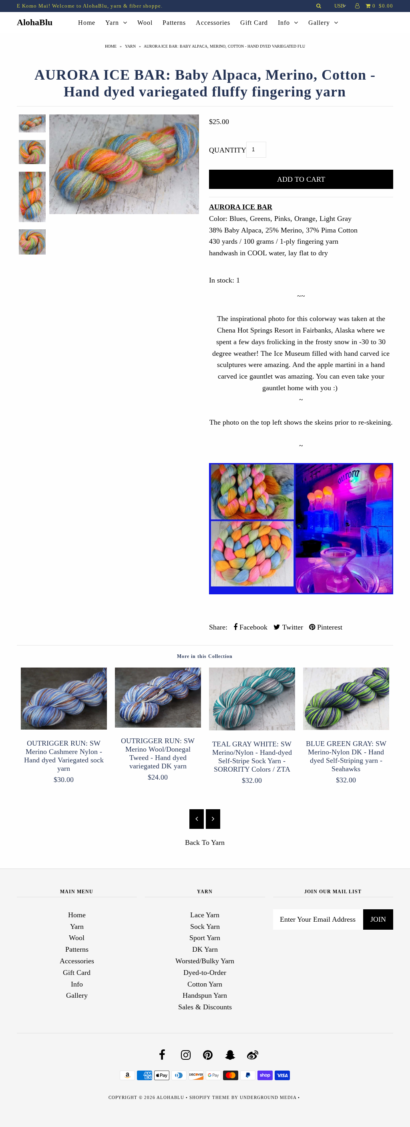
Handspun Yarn (205, 995)
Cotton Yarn (204, 984)
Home (86, 22)
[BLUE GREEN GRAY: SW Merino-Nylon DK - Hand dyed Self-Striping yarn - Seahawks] (346, 728)
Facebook (252, 627)
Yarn (112, 22)
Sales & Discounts (205, 1007)
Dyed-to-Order (204, 973)
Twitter (291, 627)
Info (284, 22)
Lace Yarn (204, 915)
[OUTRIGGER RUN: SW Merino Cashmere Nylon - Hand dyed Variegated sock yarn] (64, 727)
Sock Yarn (205, 926)
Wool (145, 22)
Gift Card (254, 22)
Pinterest (328, 627)
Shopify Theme (209, 1097)
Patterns (174, 22)
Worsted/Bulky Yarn (204, 961)
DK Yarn (205, 949)
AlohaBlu (34, 22)
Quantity (227, 150)
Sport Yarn (204, 938)
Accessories (213, 22)
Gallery (319, 22)
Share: (218, 627)
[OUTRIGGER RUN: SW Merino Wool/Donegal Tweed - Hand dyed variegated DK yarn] (158, 725)
